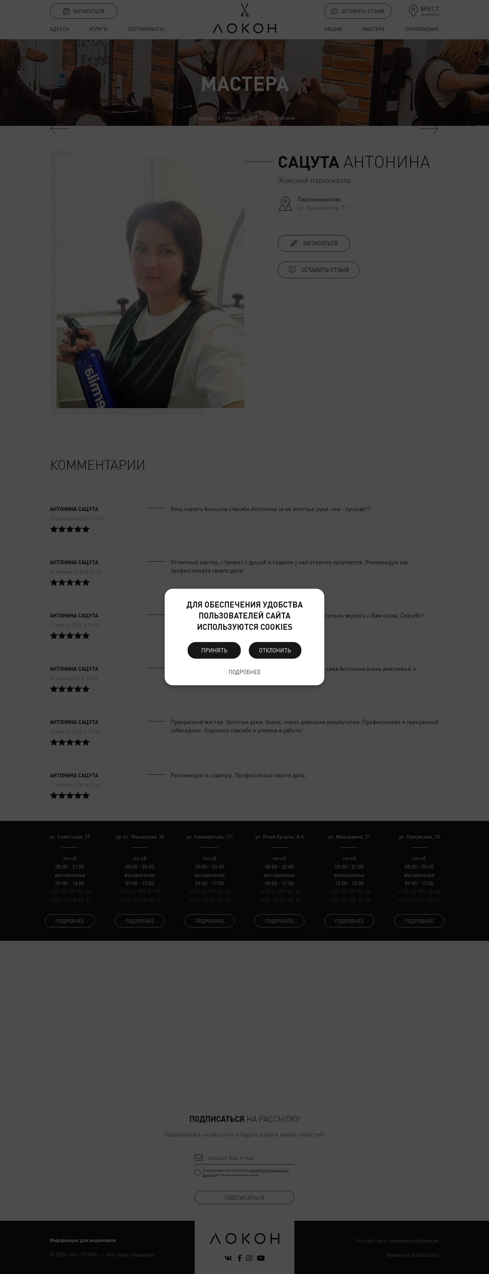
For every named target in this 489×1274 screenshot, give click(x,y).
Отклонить (275, 650)
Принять (214, 650)
